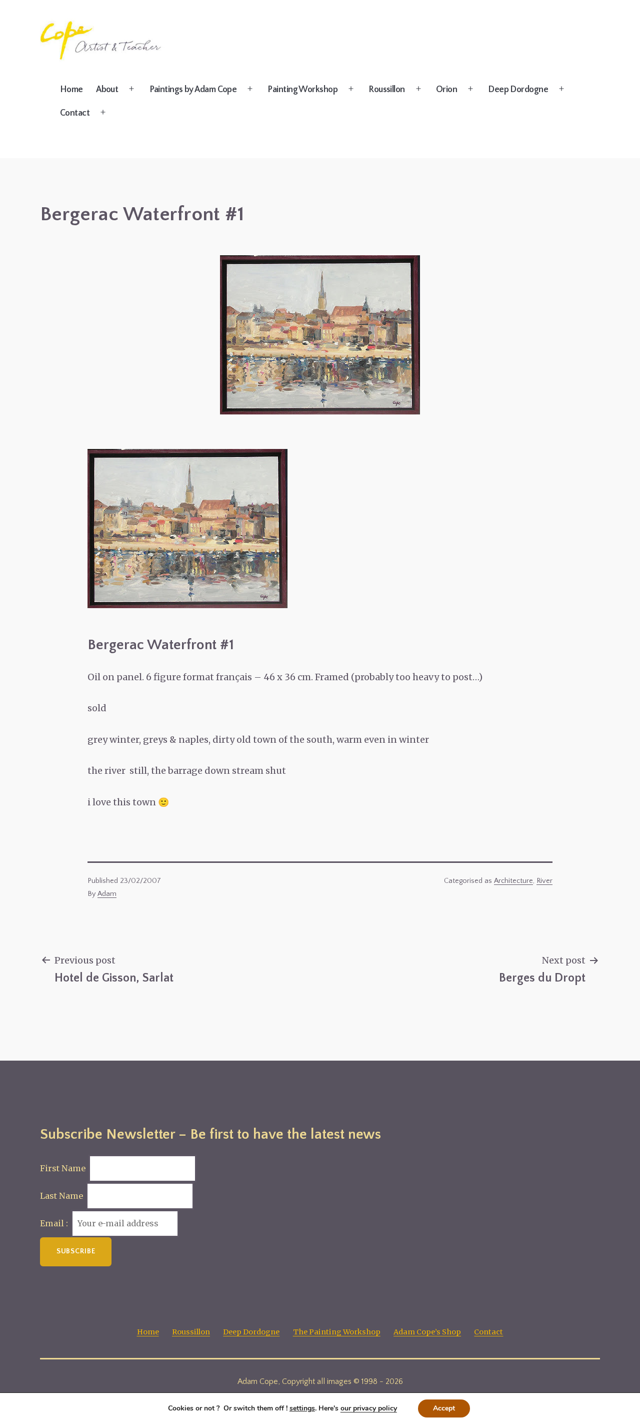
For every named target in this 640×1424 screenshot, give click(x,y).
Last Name (61, 1196)
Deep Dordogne (518, 90)
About (107, 90)
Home (71, 90)
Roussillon (386, 90)
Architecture (513, 881)
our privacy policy (368, 1408)
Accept (444, 1408)
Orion (446, 90)
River (544, 881)
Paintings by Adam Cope (193, 90)
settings (302, 1408)
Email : (55, 1223)
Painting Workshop (303, 90)
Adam (107, 894)
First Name (63, 1168)
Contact (75, 113)
